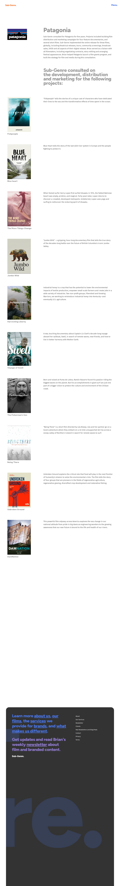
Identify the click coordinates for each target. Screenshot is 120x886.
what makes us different (39, 728)
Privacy (78, 736)
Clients (78, 726)
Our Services (80, 719)
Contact (78, 733)
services (38, 720)
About (78, 716)
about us (42, 715)
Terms (78, 740)
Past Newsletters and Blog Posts (86, 730)
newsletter (37, 744)
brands (40, 725)
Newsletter (79, 723)
